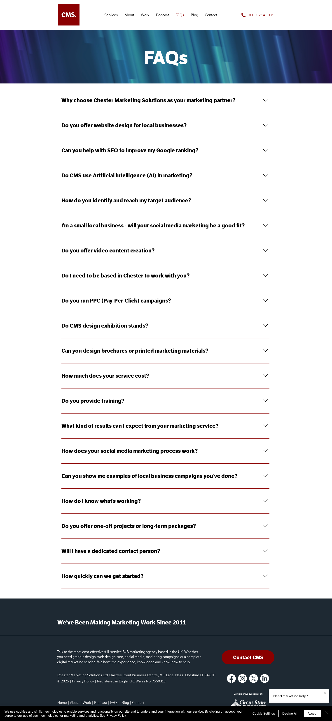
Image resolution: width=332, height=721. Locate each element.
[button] (111, 15)
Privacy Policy (83, 681)
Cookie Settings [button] (264, 713)
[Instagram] (242, 678)
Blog (125, 703)
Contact (138, 703)
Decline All (289, 713)
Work (87, 703)
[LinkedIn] (264, 678)
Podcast (100, 703)
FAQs (114, 703)
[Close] (326, 713)
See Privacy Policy (113, 715)
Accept (312, 713)
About (74, 703)
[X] (253, 678)
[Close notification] (325, 693)
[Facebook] (231, 678)
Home (62, 703)
